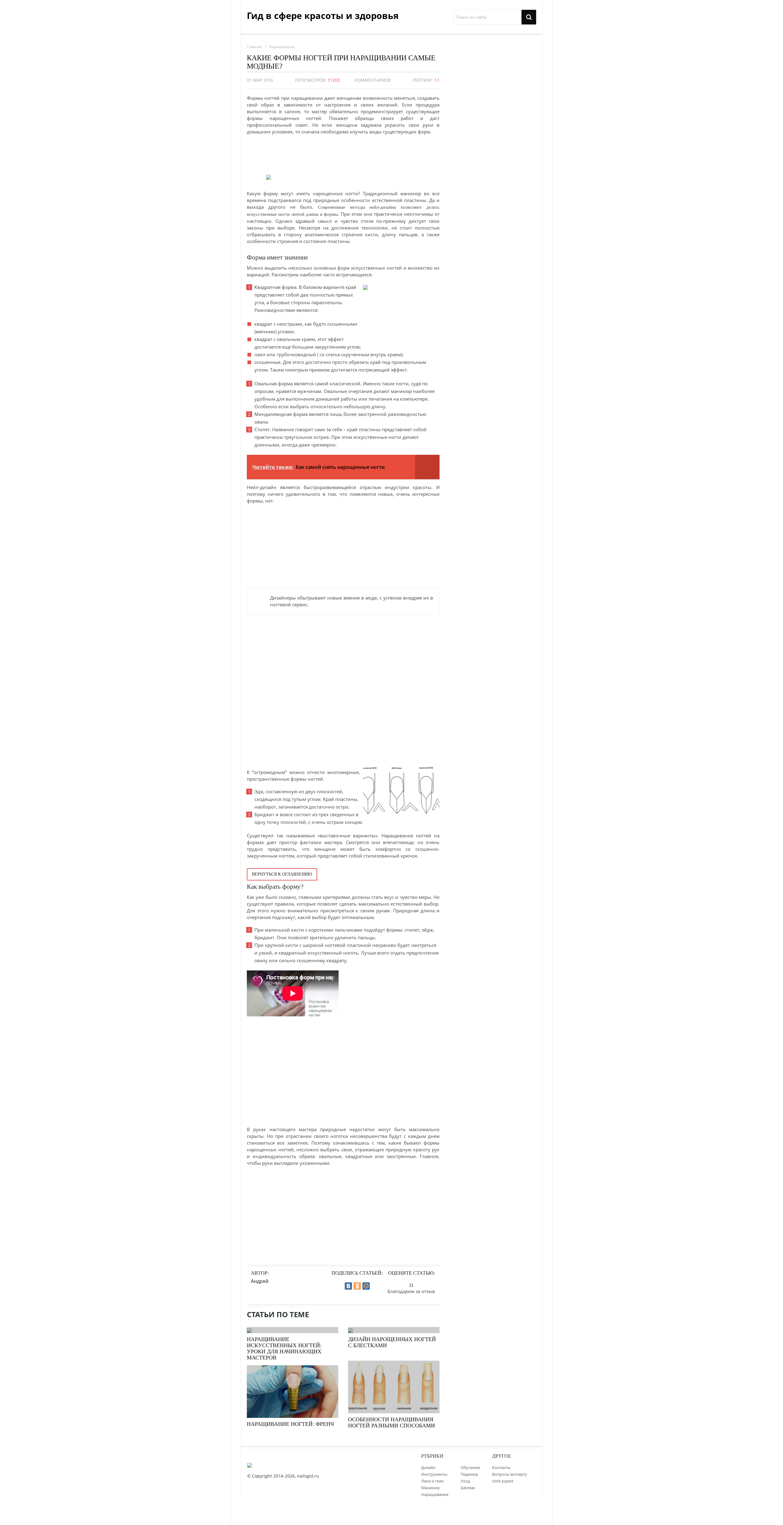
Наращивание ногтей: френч (290, 1424)
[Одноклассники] (357, 1286)
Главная (254, 46)
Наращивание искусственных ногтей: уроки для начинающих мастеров (284, 1348)
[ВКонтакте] (348, 1286)
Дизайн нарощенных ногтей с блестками (392, 1342)
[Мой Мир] (366, 1286)
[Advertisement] (343, 153)
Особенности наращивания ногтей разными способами (391, 1422)
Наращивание (282, 46)
